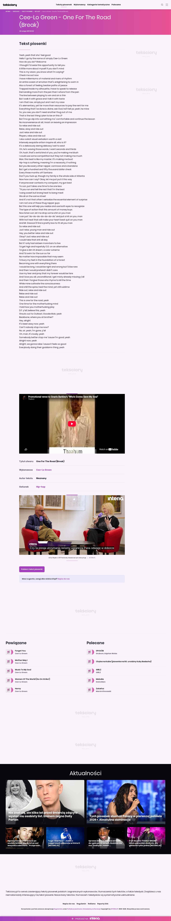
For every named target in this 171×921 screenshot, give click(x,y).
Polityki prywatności (74, 909)
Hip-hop (37, 11)
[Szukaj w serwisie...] (162, 4)
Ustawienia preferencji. (91, 909)
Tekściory (16, 11)
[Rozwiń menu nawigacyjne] (166, 4)
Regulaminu (58, 909)
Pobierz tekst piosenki (32, 569)
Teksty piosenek (27, 11)
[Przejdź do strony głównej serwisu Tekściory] (10, 5)
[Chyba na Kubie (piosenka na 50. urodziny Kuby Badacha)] (126, 659)
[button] (64, 4)
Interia (8, 11)
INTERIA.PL (114, 909)
